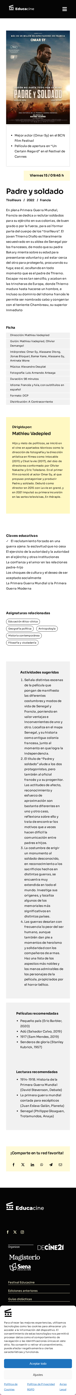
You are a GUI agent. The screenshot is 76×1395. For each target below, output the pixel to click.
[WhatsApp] (41, 1165)
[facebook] (7, 1232)
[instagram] (22, 1232)
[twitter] (15, 1232)
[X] (23, 1165)
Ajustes (38, 1374)
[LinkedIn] (32, 1165)
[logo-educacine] (25, 1203)
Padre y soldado (34, 191)
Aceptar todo (38, 1363)
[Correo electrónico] (60, 1165)
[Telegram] (51, 1165)
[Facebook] (13, 1165)
